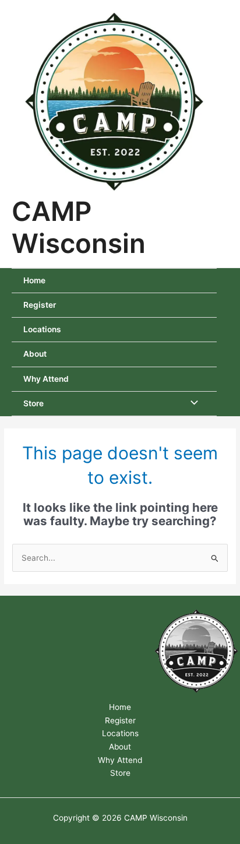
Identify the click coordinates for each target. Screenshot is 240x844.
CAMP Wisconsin (79, 227)
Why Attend (46, 379)
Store (33, 403)
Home (34, 280)
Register (39, 305)
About (35, 353)
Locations (42, 329)
